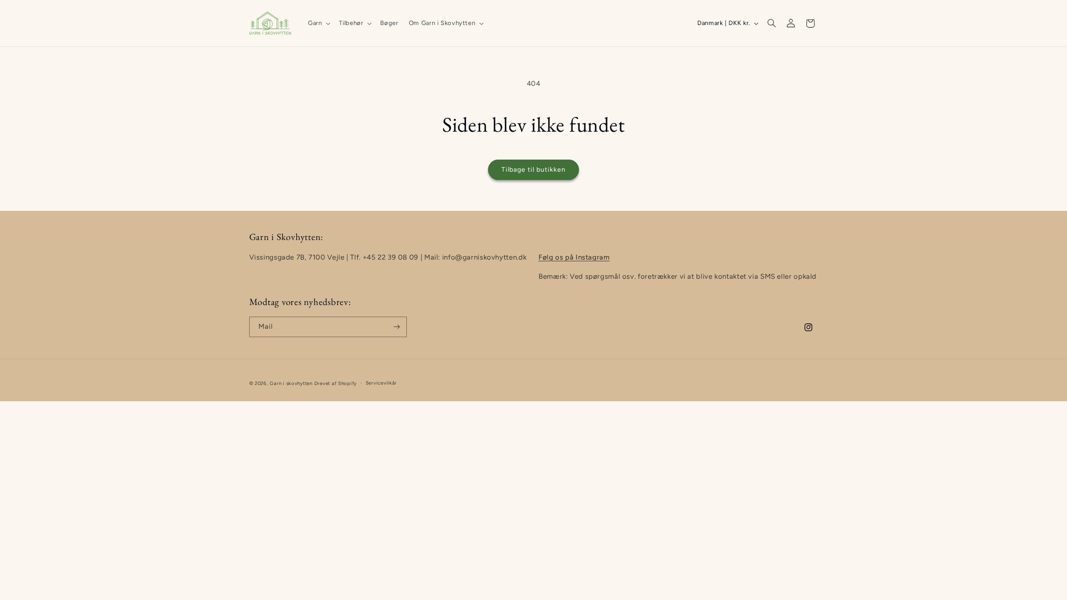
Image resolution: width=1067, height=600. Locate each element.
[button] (318, 23)
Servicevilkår (381, 383)
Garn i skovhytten (291, 383)
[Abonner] (396, 327)
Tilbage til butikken (533, 169)
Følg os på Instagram (574, 257)
